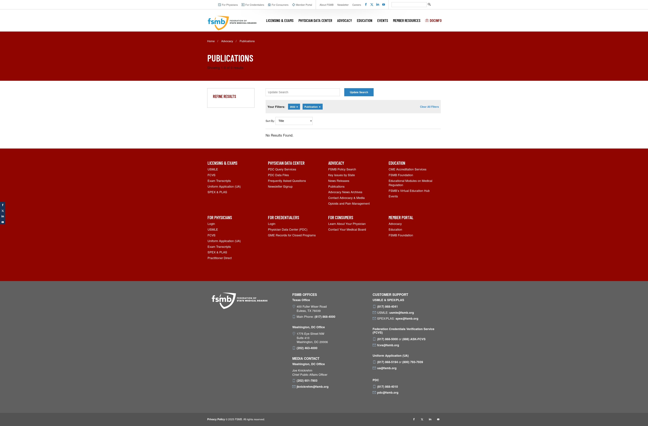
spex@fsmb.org (407, 318)
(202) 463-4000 (307, 348)
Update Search (359, 92)
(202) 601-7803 (307, 380)
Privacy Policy (216, 419)
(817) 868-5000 (387, 339)
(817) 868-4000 (325, 317)
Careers (356, 4)
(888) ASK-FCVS (414, 339)
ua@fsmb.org (387, 368)
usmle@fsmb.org (401, 313)
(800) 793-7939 (412, 362)
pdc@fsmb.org (387, 392)
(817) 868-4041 (387, 306)
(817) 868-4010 (387, 387)
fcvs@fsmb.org (388, 345)
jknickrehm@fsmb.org (313, 387)
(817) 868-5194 (387, 362)
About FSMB (327, 4)
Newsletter (343, 4)
